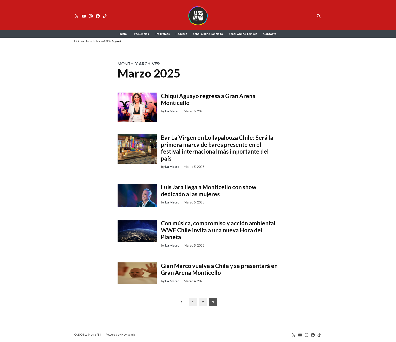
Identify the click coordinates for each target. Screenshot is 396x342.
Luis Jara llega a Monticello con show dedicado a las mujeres (208, 190)
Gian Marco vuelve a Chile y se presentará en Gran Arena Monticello (219, 269)
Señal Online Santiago (208, 33)
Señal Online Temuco (243, 33)
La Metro (172, 111)
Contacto (270, 33)
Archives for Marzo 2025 (96, 41)
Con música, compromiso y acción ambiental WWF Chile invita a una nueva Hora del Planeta (218, 230)
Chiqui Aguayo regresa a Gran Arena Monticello (208, 99)
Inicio (123, 33)
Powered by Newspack (120, 334)
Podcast (181, 33)
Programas (162, 33)
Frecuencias (141, 33)
